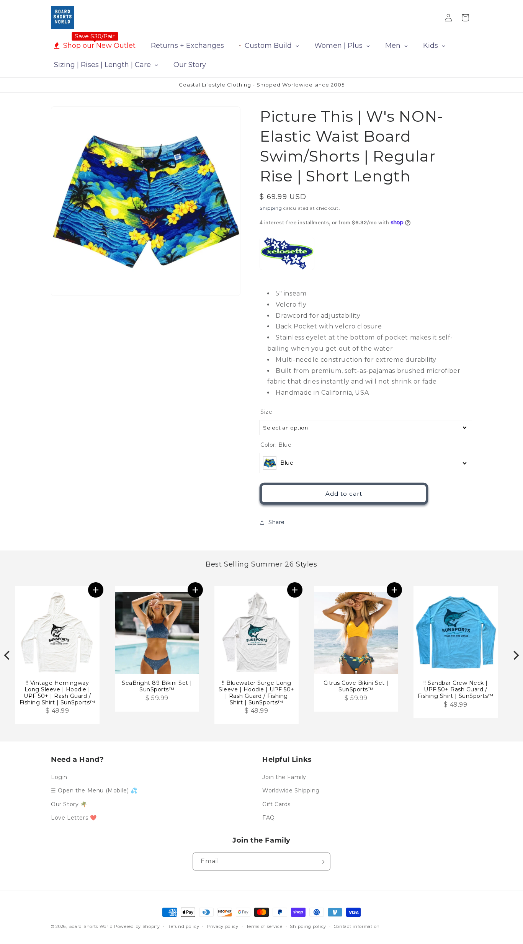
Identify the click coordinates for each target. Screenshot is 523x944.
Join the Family (284, 777)
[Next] (515, 655)
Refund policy (183, 926)
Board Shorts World (91, 926)
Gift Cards (276, 804)
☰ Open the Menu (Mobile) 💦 (94, 790)
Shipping (271, 208)
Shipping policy (308, 926)
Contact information (357, 926)
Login (59, 777)
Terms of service (264, 926)
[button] (95, 590)
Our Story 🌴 (69, 804)
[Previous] (7, 655)
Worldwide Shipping (291, 790)
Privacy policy (223, 926)
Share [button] (276, 522)
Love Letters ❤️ (73, 817)
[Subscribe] (321, 862)
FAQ (268, 817)
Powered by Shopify (137, 926)
